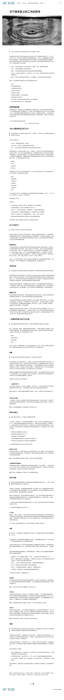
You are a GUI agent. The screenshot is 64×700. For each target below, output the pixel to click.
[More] (45, 3)
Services (24, 3)
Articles (19, 3)
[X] (30, 683)
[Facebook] (33, 683)
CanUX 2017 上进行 (29, 56)
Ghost (60, 689)
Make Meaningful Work (33, 3)
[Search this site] (61, 3)
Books (41, 3)
